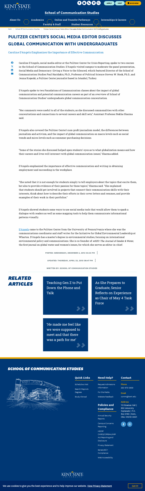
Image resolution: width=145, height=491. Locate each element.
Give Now (133, 3)
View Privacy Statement (99, 485)
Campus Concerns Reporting (106, 425)
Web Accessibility (105, 457)
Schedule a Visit (81, 384)
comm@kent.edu (128, 396)
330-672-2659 (127, 387)
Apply (109, 3)
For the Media (103, 392)
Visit (120, 3)
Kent (9, 29)
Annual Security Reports (104, 417)
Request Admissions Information (106, 386)
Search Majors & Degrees (81, 390)
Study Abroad (81, 396)
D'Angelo (24, 229)
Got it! (135, 485)
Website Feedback (105, 396)
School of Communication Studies (72, 12)
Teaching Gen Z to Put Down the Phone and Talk (64, 287)
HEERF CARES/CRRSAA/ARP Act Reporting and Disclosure (107, 435)
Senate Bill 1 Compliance (103, 451)
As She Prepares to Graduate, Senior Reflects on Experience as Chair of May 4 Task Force (113, 292)
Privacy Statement (105, 445)
